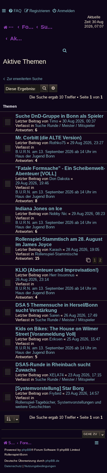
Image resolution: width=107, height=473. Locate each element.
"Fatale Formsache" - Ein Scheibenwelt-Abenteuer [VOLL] (60, 171)
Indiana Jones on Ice (38, 208)
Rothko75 (57, 143)
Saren (54, 315)
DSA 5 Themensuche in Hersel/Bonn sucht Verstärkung (56, 307)
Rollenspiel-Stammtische (56, 254)
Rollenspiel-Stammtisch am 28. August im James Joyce (58, 242)
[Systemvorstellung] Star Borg (49, 388)
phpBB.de (52, 460)
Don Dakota (59, 178)
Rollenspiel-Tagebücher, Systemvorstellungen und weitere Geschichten (58, 404)
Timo (53, 121)
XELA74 (56, 375)
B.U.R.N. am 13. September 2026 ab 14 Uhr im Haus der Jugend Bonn (56, 153)
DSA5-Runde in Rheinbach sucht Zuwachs (52, 367)
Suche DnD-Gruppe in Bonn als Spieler (59, 116)
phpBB (26, 449)
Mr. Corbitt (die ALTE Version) (48, 137)
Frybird (55, 393)
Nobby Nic (58, 213)
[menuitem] (14, 11)
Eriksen (55, 339)
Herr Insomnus (62, 275)
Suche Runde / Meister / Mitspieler (65, 125)
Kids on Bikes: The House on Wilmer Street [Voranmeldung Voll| (56, 331)
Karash (55, 249)
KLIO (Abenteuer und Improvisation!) (56, 270)
